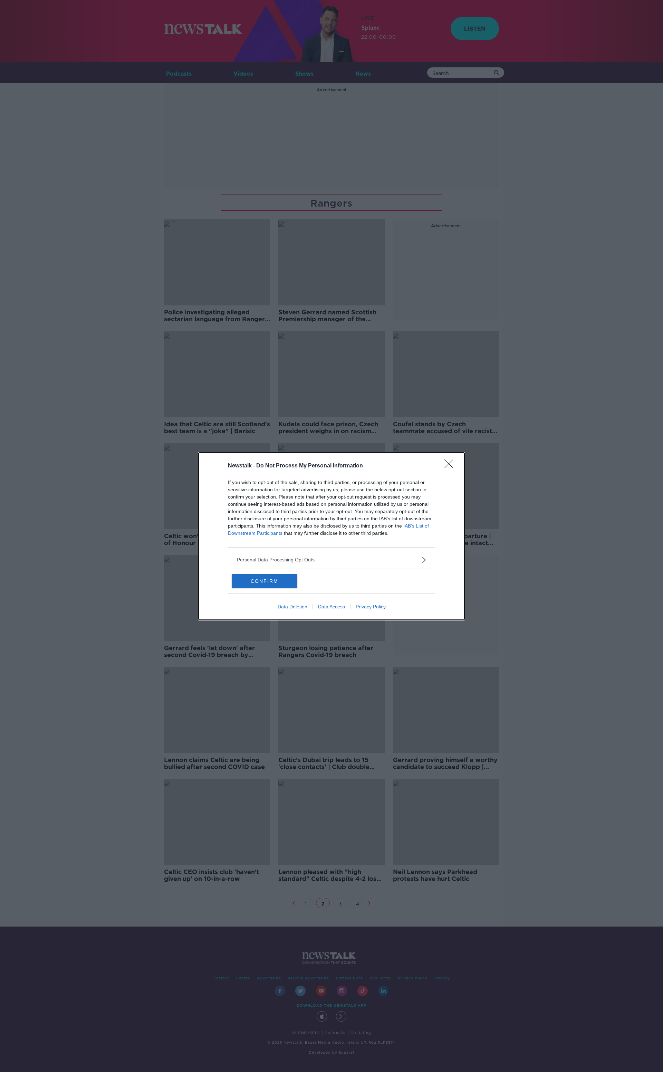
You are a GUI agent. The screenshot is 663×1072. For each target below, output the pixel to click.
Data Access (331, 606)
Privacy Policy (371, 606)
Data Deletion (292, 606)
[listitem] (331, 559)
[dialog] (331, 536)
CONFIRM (264, 581)
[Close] (451, 466)
